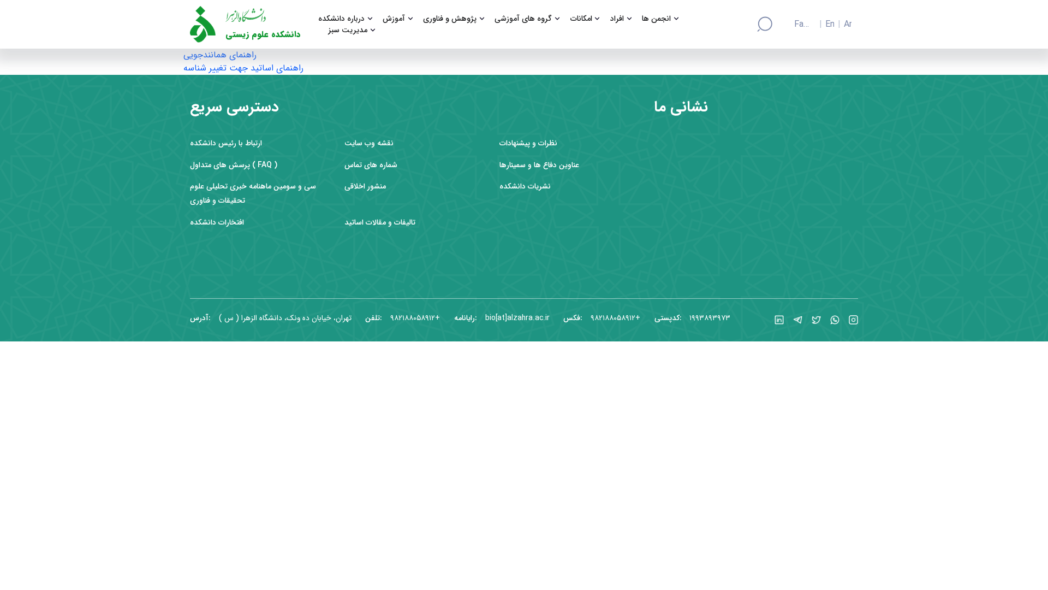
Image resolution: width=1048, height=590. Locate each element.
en (829, 24)
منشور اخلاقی (365, 186)
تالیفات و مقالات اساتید (379, 222)
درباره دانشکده (341, 19)
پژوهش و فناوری (450, 19)
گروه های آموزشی (523, 19)
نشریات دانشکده (525, 186)
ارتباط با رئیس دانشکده (226, 143)
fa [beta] (799, 24)
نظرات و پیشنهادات (528, 143)
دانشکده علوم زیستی (263, 34)
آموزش (394, 19)
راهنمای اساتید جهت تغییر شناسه (243, 68)
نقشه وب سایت (369, 143)
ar (847, 24)
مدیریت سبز (347, 30)
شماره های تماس (370, 165)
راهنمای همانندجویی (220, 55)
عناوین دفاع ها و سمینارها (539, 165)
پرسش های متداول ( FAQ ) (233, 165)
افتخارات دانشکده (217, 222)
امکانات (581, 19)
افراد (617, 19)
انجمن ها (656, 19)
